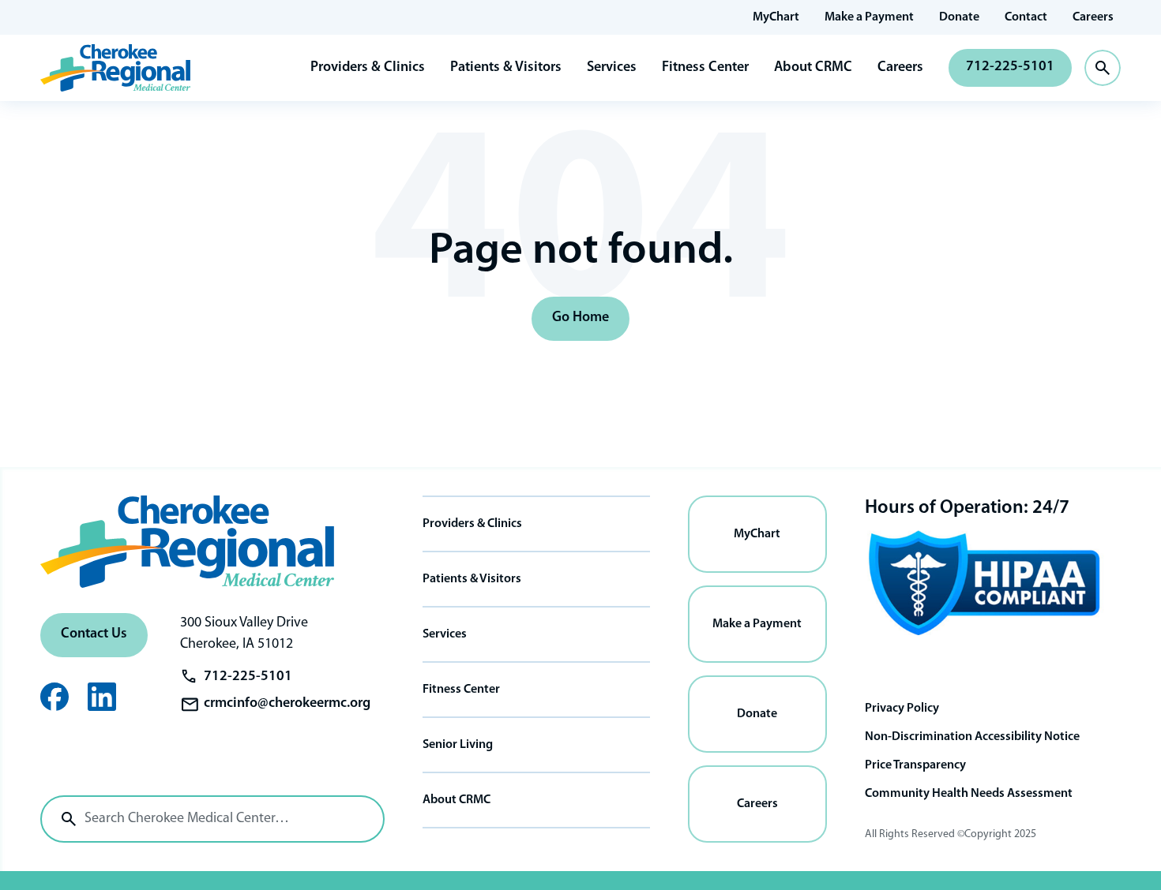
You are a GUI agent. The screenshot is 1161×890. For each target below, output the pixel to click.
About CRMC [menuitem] (456, 800)
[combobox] (212, 819)
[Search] (68, 819)
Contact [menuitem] (1026, 17)
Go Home (580, 318)
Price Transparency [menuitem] (915, 765)
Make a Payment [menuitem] (869, 17)
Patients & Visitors (506, 68)
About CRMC (813, 68)
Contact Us (94, 634)
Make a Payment (757, 624)
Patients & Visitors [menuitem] (472, 579)
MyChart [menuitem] (776, 17)
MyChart (757, 534)
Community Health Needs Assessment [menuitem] (969, 793)
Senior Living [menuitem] (458, 745)
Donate (757, 714)
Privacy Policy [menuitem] (902, 708)
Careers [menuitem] (1093, 17)
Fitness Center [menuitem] (461, 689)
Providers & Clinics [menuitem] (472, 524)
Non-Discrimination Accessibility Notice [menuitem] (972, 737)
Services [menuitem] (445, 634)
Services (612, 68)
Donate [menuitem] (959, 17)
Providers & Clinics (367, 68)
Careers (900, 68)
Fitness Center (705, 68)
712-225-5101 (1010, 67)
